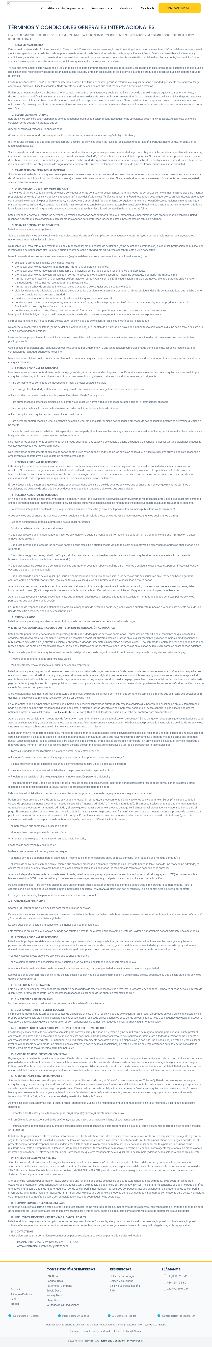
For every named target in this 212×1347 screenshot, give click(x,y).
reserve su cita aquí (154, 1324)
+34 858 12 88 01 (177, 1282)
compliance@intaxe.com (65, 712)
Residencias (100, 8)
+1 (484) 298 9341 (178, 1276)
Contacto (148, 8)
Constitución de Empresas (60, 8)
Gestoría (126, 8)
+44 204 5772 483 (177, 1289)
